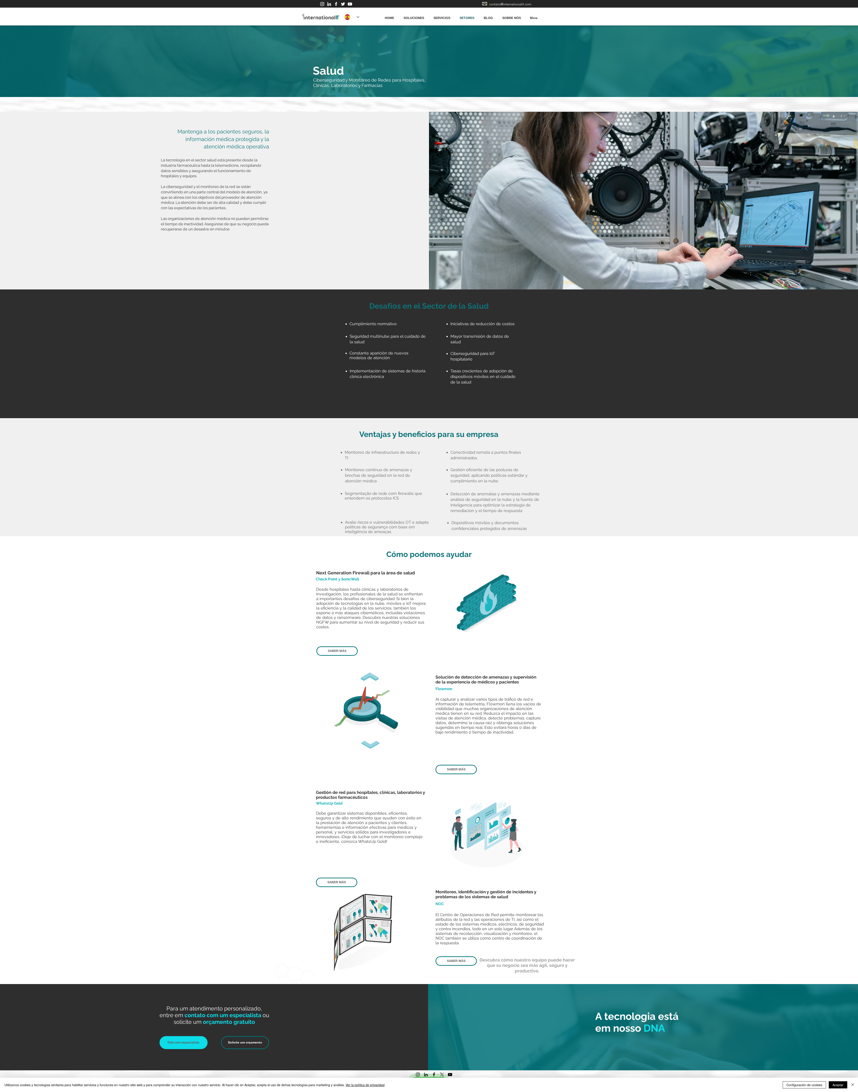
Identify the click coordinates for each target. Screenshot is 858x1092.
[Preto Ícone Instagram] (418, 1074)
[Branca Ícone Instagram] (322, 4)
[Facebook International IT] (336, 4)
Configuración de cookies (804, 1085)
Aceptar (838, 1085)
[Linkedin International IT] (329, 4)
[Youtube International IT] (350, 4)
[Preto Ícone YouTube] (450, 1074)
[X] (442, 1074)
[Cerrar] (852, 1084)
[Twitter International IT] (343, 4)
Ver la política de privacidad (365, 1085)
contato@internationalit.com (510, 4)
